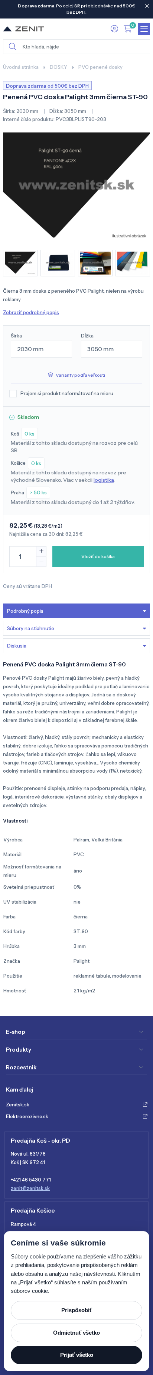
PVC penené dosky (100, 67)
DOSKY (58, 67)
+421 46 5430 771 (31, 1180)
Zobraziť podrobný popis (31, 312)
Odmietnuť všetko (76, 1332)
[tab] (76, 645)
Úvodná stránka (21, 67)
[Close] (147, 6)
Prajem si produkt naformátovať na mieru (66, 393)
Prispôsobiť (76, 1310)
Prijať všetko (76, 1355)
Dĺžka (87, 336)
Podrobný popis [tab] (25, 611)
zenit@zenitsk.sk (30, 1188)
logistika (104, 480)
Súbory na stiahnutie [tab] (30, 628)
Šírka (16, 336)
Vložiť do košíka (98, 556)
